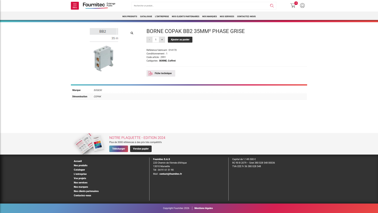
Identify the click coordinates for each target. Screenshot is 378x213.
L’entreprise (162, 16)
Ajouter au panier (180, 39)
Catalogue (146, 16)
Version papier (141, 148)
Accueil (78, 161)
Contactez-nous (246, 16)
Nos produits (129, 16)
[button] (132, 33)
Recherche (272, 5)
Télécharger (118, 148)
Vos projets (80, 178)
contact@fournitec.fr (170, 173)
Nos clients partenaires (185, 16)
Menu (75, 8)
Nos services (227, 16)
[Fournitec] (100, 6)
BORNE (163, 60)
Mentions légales (203, 208)
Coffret (172, 60)
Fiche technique (163, 73)
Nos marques (209, 16)
